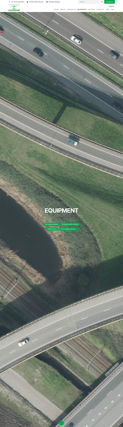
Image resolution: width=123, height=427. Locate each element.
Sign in (111, 6)
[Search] (101, 2)
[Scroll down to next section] (61, 423)
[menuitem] (56, 9)
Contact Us (109, 2)
